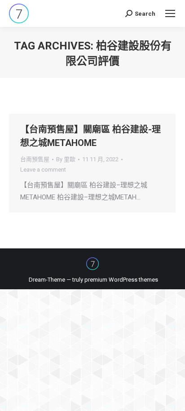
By (65, 159)
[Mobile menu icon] (170, 13)
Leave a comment (43, 169)
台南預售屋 (34, 159)
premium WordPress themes (121, 279)
